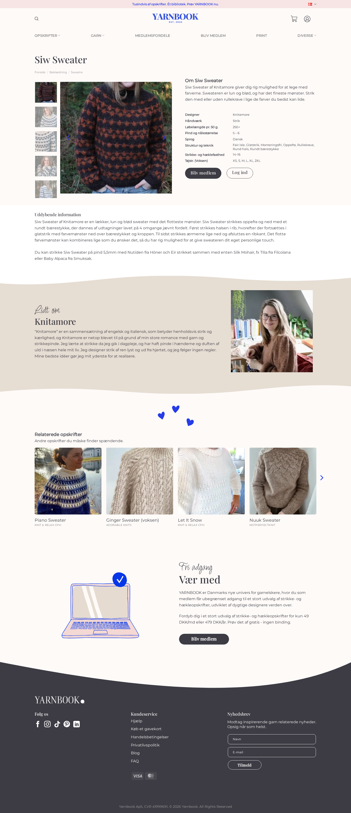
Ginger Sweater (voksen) (132, 520)
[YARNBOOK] (175, 19)
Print (261, 35)
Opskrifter (46, 35)
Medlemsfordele (152, 35)
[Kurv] (294, 19)
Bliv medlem (213, 35)
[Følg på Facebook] (38, 724)
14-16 (236, 154)
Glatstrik (252, 145)
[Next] (164, 137)
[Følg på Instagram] (47, 724)
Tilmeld (245, 764)
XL (251, 161)
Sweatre (77, 72)
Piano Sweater (50, 520)
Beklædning (58, 72)
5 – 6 (236, 133)
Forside (40, 72)
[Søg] (36, 18)
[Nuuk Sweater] (283, 481)
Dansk (311, 4)
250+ (236, 127)
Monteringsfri (271, 145)
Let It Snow (190, 520)
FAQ (135, 761)
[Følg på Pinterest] (67, 724)
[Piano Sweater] (68, 481)
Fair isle (239, 145)
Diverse (305, 35)
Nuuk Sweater (265, 520)
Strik (236, 121)
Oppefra (289, 145)
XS (235, 161)
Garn (96, 35)
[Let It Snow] (211, 481)
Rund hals (241, 149)
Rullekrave (305, 145)
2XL (258, 161)
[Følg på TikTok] (57, 724)
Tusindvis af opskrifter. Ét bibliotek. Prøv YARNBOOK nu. (175, 4)
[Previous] (68, 137)
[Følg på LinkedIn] (76, 724)
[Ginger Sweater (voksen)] (139, 481)
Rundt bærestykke (264, 149)
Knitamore (241, 114)
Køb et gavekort (146, 729)
